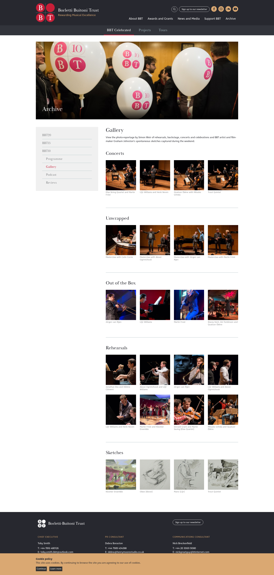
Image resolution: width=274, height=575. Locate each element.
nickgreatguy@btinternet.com (192, 552)
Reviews (51, 183)
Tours (163, 30)
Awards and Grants (160, 19)
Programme (54, 159)
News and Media (189, 19)
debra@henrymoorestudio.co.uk (126, 552)
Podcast (51, 175)
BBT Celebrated (119, 30)
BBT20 (46, 135)
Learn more (55, 568)
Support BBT (212, 19)
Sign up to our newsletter (194, 9)
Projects (145, 30)
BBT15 (46, 143)
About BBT (136, 19)
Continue (41, 568)
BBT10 (46, 151)
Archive (231, 19)
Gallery (51, 167)
